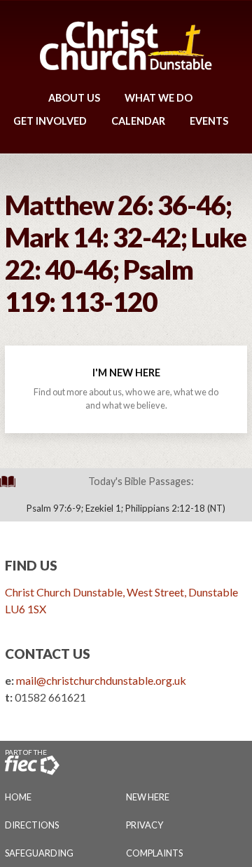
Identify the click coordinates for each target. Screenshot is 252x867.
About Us (74, 98)
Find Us (31, 565)
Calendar (138, 121)
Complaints (154, 853)
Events (209, 121)
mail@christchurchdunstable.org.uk (101, 680)
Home (18, 797)
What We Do (158, 98)
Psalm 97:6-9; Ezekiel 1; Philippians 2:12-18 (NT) (126, 508)
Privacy (144, 825)
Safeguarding (39, 853)
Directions (32, 825)
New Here (147, 797)
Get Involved (50, 121)
